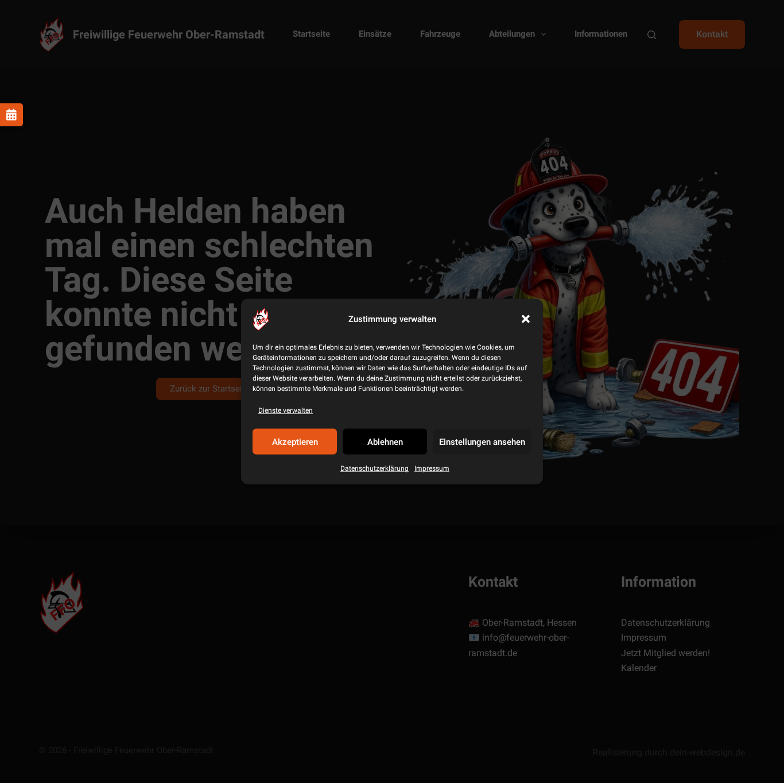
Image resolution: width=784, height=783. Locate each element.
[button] (525, 319)
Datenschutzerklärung (374, 468)
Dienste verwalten (285, 410)
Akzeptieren (295, 442)
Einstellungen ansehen (482, 442)
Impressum (431, 468)
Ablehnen (385, 442)
